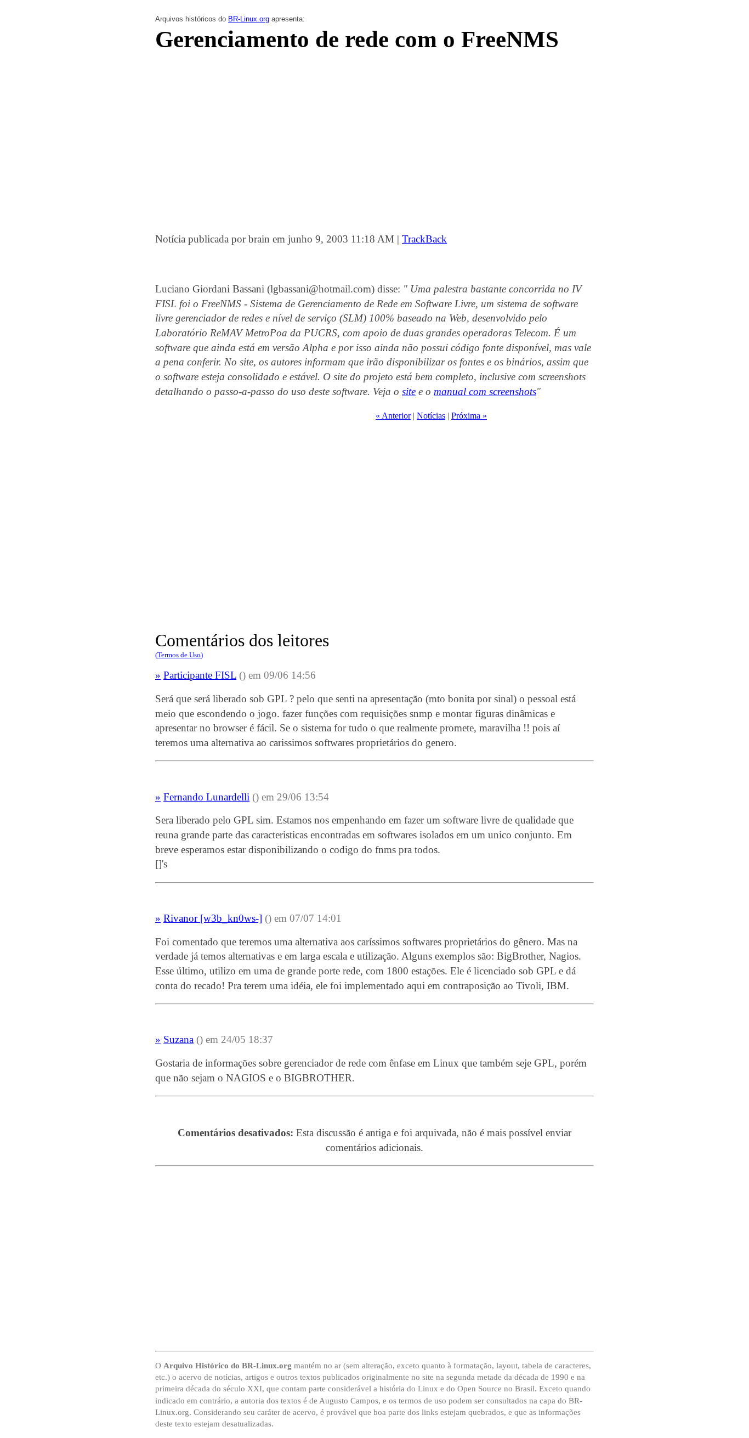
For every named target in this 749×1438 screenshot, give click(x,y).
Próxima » (469, 415)
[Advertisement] (374, 145)
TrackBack (424, 239)
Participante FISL (199, 675)
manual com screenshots (485, 391)
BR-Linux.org (248, 19)
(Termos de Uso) (179, 655)
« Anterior (393, 415)
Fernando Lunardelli (206, 797)
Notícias (431, 415)
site (409, 391)
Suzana (178, 1039)
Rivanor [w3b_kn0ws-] (212, 918)
